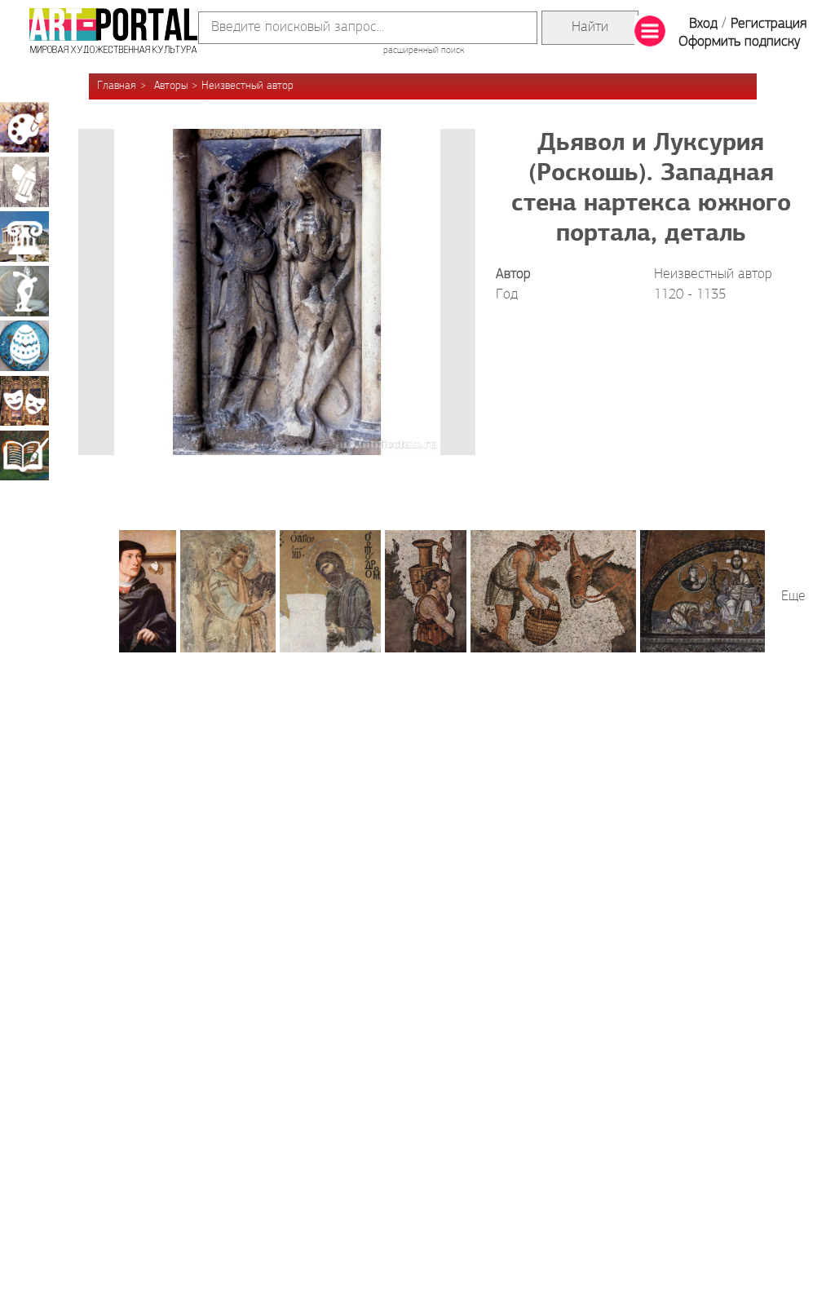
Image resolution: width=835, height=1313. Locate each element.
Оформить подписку (739, 42)
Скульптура (24, 291)
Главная (116, 86)
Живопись (24, 127)
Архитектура (24, 236)
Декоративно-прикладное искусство (24, 346)
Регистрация (768, 24)
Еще (793, 597)
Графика (24, 182)
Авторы (171, 86)
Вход (703, 24)
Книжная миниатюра (24, 455)
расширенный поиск (423, 50)
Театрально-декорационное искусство (24, 400)
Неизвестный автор (247, 86)
